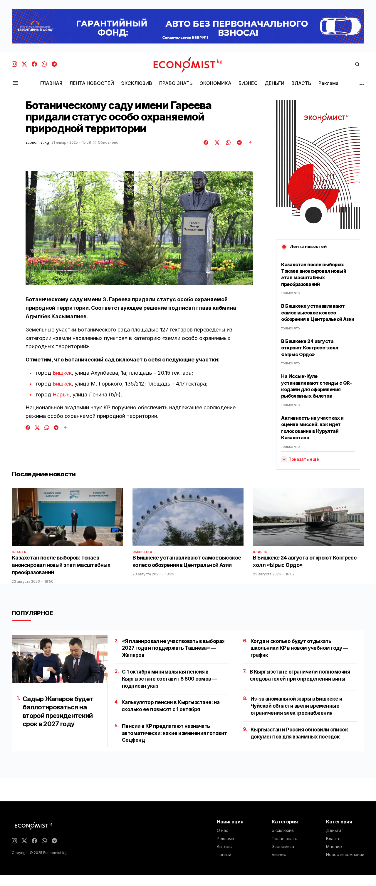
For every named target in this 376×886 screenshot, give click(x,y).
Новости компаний (345, 854)
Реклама (225, 838)
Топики (224, 854)
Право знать (284, 838)
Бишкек (62, 373)
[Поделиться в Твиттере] (216, 142)
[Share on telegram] (238, 142)
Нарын (61, 394)
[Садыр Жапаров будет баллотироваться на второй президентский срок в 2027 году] (60, 659)
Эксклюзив (283, 830)
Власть (19, 551)
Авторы (224, 846)
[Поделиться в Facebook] (206, 142)
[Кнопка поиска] (357, 64)
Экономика (283, 846)
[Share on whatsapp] (227, 142)
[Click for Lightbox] (139, 228)
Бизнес (279, 854)
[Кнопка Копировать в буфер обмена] (248, 142)
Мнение (334, 846)
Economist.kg (37, 142)
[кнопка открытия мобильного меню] (15, 83)
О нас (222, 830)
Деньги (333, 830)
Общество (142, 551)
